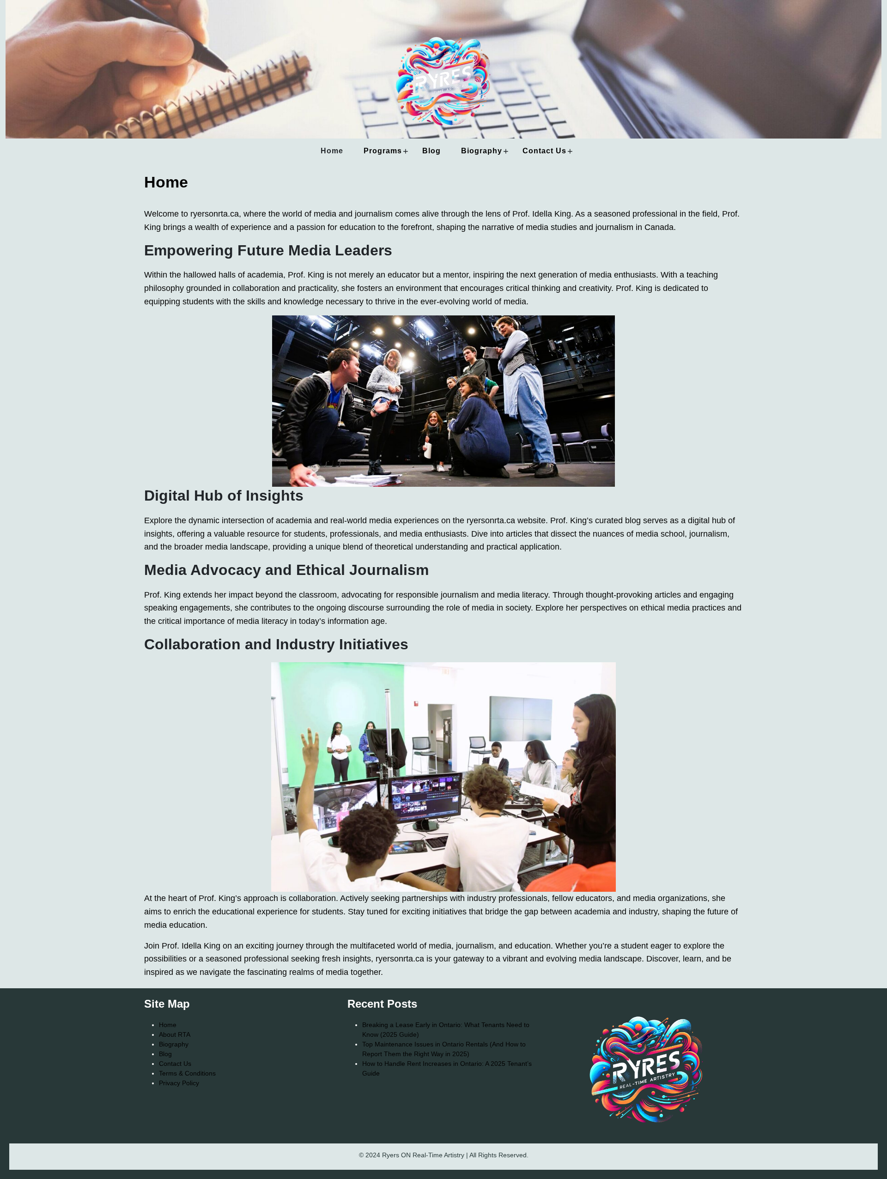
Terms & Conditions (187, 1073)
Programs (383, 151)
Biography (481, 151)
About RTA (174, 1034)
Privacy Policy (179, 1083)
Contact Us (544, 151)
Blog (431, 151)
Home (332, 151)
